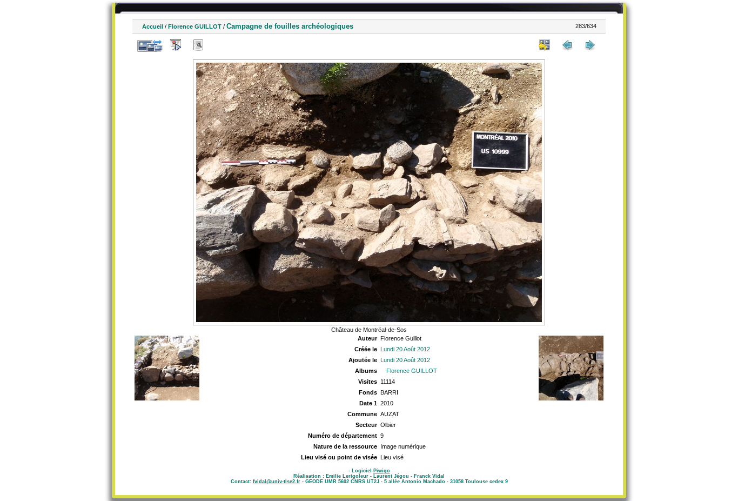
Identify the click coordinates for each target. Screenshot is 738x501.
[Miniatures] (544, 45)
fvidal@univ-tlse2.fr (276, 481)
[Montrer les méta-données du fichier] (198, 45)
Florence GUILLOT (195, 26)
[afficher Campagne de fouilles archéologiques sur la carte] (221, 45)
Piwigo (381, 470)
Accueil (152, 26)
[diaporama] (175, 45)
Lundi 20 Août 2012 (405, 349)
